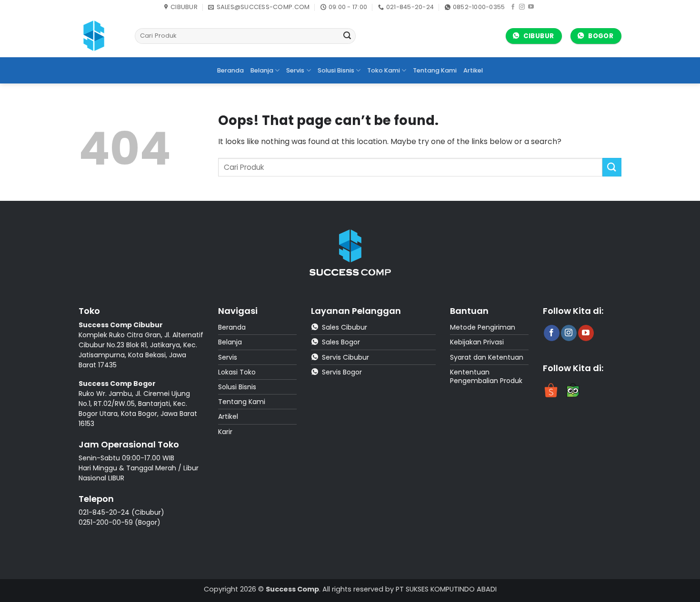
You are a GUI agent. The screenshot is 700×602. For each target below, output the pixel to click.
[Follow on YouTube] (531, 7)
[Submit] (347, 36)
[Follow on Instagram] (522, 7)
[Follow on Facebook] (513, 7)
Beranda (230, 70)
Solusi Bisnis (336, 70)
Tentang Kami (435, 70)
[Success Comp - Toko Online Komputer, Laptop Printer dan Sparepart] (99, 36)
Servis (295, 70)
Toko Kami (383, 70)
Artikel (473, 70)
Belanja (261, 70)
